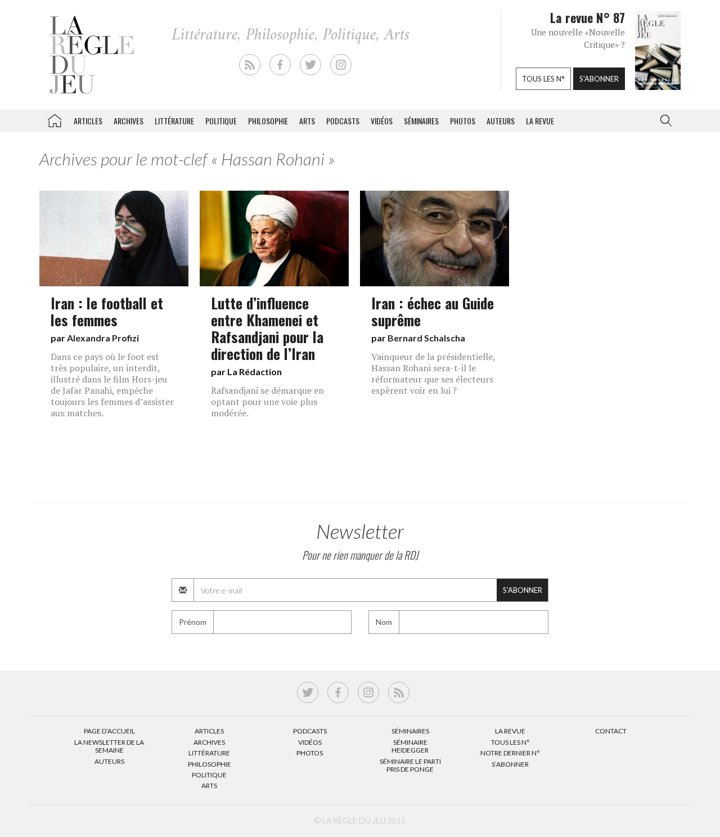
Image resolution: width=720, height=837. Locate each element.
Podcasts (342, 121)
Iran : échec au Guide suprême (432, 311)
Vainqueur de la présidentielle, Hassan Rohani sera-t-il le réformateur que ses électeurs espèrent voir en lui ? (433, 373)
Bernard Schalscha (426, 337)
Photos (462, 121)
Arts (307, 121)
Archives (128, 121)
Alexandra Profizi (103, 337)
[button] (663, 121)
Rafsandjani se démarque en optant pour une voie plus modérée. (267, 401)
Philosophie (268, 121)
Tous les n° (543, 78)
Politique (221, 121)
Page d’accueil (109, 731)
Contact (611, 731)
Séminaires (421, 121)
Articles (88, 121)
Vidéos (382, 121)
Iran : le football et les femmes (107, 311)
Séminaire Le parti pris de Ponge (410, 765)
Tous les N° (510, 742)
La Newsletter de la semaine (109, 746)
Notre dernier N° (510, 753)
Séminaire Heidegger (410, 746)
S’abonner (510, 764)
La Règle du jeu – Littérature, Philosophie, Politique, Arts (54, 119)
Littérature (174, 121)
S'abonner (599, 78)
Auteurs (501, 121)
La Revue (510, 731)
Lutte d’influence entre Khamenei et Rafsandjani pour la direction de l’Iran (267, 328)
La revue (540, 121)
